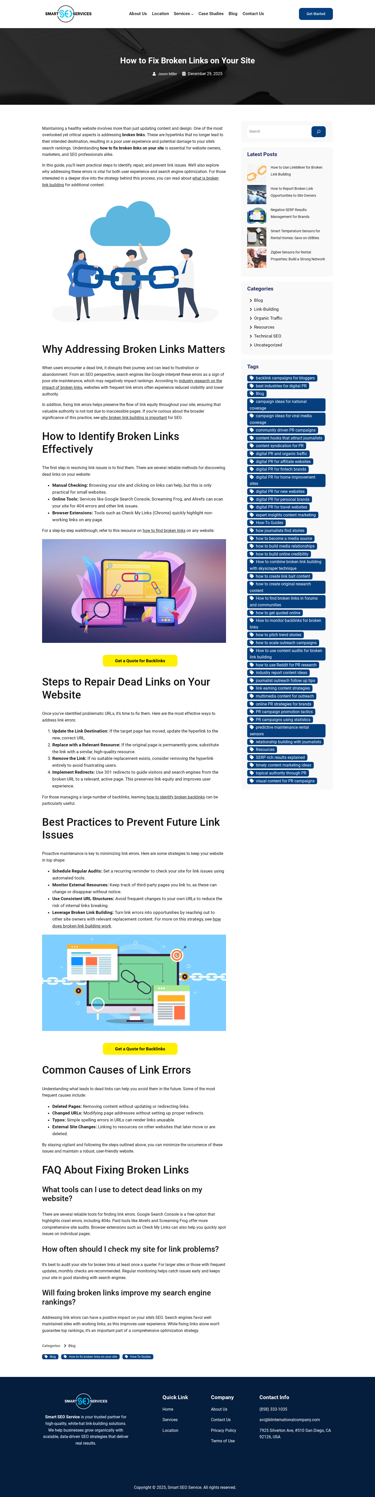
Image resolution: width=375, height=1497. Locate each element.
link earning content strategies (283, 688)
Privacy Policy (223, 1430)
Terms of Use (223, 1440)
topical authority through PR (281, 773)
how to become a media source (284, 538)
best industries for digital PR (281, 386)
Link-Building (266, 309)
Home (167, 1409)
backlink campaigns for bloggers (285, 378)
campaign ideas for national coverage (278, 405)
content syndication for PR (280, 445)
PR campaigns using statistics (283, 719)
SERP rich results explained (280, 757)
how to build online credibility (282, 554)
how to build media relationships (285, 546)
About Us (219, 1409)
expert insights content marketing (286, 515)
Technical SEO (267, 336)
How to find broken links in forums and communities (284, 601)
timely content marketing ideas (283, 765)
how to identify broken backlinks (176, 797)
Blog (72, 1346)
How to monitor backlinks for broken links (285, 624)
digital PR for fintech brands (281, 469)
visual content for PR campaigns (285, 781)
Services (170, 1419)
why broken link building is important (134, 417)
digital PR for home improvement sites (282, 480)
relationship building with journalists (288, 741)
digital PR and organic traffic (281, 453)
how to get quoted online (278, 612)
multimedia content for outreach (285, 696)
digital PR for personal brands (282, 499)
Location (170, 1430)
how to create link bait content (283, 576)
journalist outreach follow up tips (285, 680)
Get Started (316, 14)
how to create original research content (280, 587)
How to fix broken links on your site (93, 1357)
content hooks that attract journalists (289, 438)
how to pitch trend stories (278, 634)
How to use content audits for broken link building (286, 654)
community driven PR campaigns (286, 430)
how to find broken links (164, 530)
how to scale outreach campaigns (286, 642)
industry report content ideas (281, 672)
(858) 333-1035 (273, 1409)
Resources (264, 327)
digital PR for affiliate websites (283, 461)
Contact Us (221, 1419)
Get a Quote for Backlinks (140, 660)
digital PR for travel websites (281, 507)
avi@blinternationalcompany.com (289, 1419)
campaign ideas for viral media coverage (281, 419)
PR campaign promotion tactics (284, 711)
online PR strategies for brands (283, 704)
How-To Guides (140, 1357)
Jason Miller (167, 74)
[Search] (318, 131)
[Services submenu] (192, 14)
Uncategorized (268, 344)
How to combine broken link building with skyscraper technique (285, 565)
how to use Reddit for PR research (286, 665)
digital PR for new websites (280, 491)
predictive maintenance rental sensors (279, 730)
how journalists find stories (280, 530)
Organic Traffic (268, 318)
